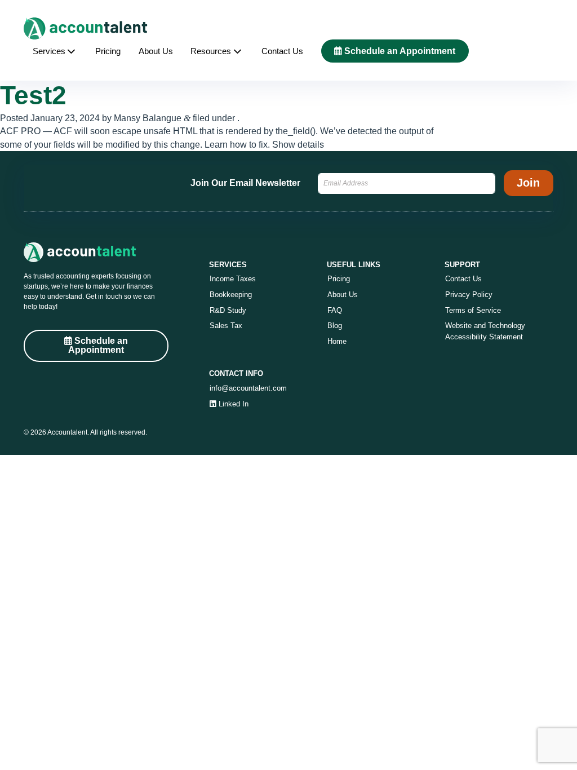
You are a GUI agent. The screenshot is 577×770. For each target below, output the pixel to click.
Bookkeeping (231, 294)
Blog (334, 325)
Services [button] (49, 51)
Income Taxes (233, 279)
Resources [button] (210, 51)
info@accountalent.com (248, 388)
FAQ (334, 310)
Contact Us (282, 51)
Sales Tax (226, 325)
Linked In (232, 404)
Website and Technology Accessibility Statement (485, 331)
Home (337, 341)
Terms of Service (473, 310)
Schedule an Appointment (398, 51)
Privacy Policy (468, 294)
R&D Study (228, 310)
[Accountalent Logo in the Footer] (96, 252)
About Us (156, 51)
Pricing (108, 51)
